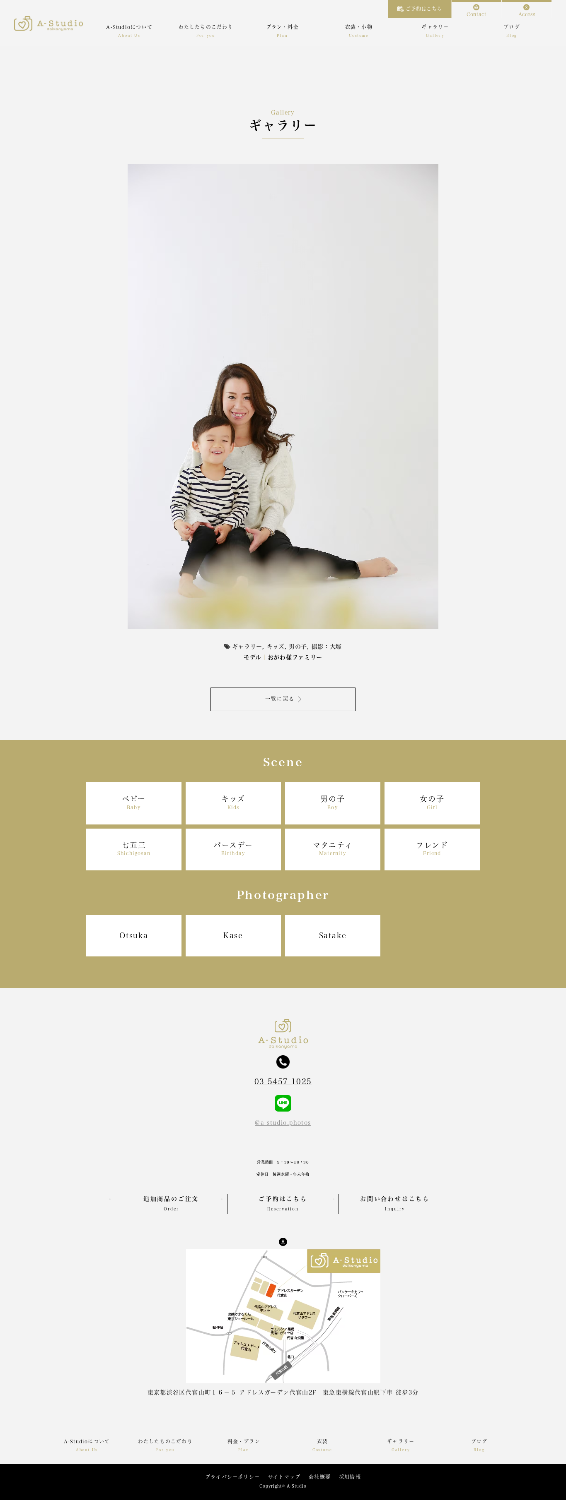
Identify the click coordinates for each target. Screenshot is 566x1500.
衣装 (322, 1441)
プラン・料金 (282, 26)
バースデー (233, 848)
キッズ (233, 802)
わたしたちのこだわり (206, 26)
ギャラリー (435, 26)
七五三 (133, 848)
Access (526, 14)
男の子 (332, 802)
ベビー (134, 802)
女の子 (432, 802)
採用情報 (350, 1476)
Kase (233, 935)
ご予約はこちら (424, 8)
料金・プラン (243, 1441)
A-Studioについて (129, 26)
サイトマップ (284, 1476)
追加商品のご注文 (171, 1203)
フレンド (432, 848)
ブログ (511, 26)
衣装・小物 (358, 26)
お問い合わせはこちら (395, 1203)
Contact (476, 14)
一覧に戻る (280, 698)
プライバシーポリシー (232, 1476)
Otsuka (133, 935)
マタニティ (333, 848)
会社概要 (320, 1476)
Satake (333, 935)
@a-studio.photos (283, 1123)
